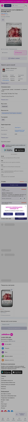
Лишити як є (20, 214)
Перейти (8, 214)
